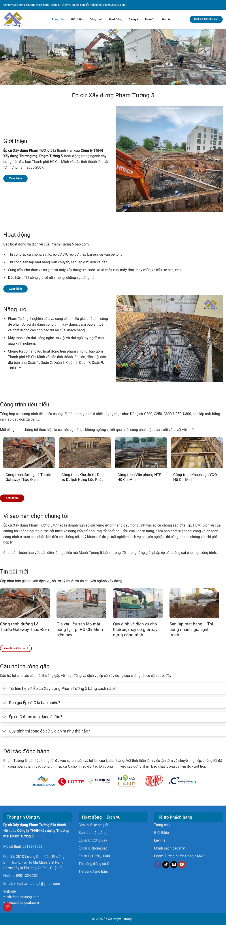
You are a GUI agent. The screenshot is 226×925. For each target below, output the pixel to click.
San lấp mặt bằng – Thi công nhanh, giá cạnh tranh (191, 629)
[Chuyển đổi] (4, 689)
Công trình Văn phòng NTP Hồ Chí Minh (139, 477)
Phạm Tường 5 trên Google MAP (179, 856)
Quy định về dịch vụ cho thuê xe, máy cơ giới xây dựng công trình (135, 629)
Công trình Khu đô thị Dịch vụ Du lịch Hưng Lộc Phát (82, 477)
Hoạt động (115, 19)
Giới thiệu (77, 19)
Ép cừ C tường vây (93, 840)
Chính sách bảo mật (169, 848)
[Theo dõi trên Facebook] (158, 864)
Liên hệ (165, 19)
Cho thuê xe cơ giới (93, 825)
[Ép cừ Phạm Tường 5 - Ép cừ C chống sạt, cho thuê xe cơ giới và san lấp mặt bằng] (24, 19)
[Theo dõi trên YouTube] (182, 864)
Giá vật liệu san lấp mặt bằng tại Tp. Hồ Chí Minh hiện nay (79, 629)
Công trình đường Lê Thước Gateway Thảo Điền (28, 477)
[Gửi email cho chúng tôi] (173, 864)
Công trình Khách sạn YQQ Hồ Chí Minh (195, 477)
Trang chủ (58, 19)
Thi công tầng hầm (93, 871)
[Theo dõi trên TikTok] (166, 864)
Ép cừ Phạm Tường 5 (119, 919)
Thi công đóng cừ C (94, 864)
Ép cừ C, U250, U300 (94, 856)
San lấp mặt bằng (92, 833)
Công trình (96, 19)
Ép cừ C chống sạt (93, 848)
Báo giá (133, 19)
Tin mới (149, 19)
